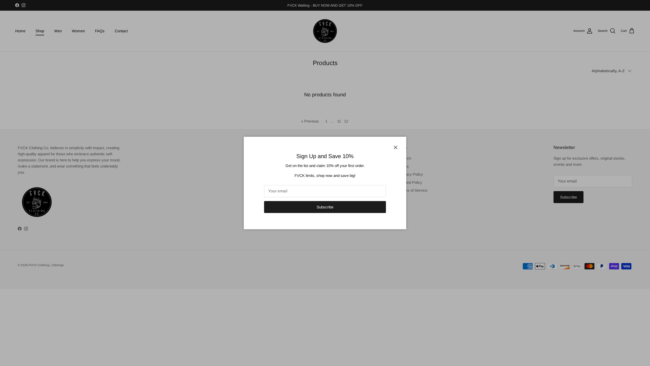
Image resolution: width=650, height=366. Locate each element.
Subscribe (325, 207)
